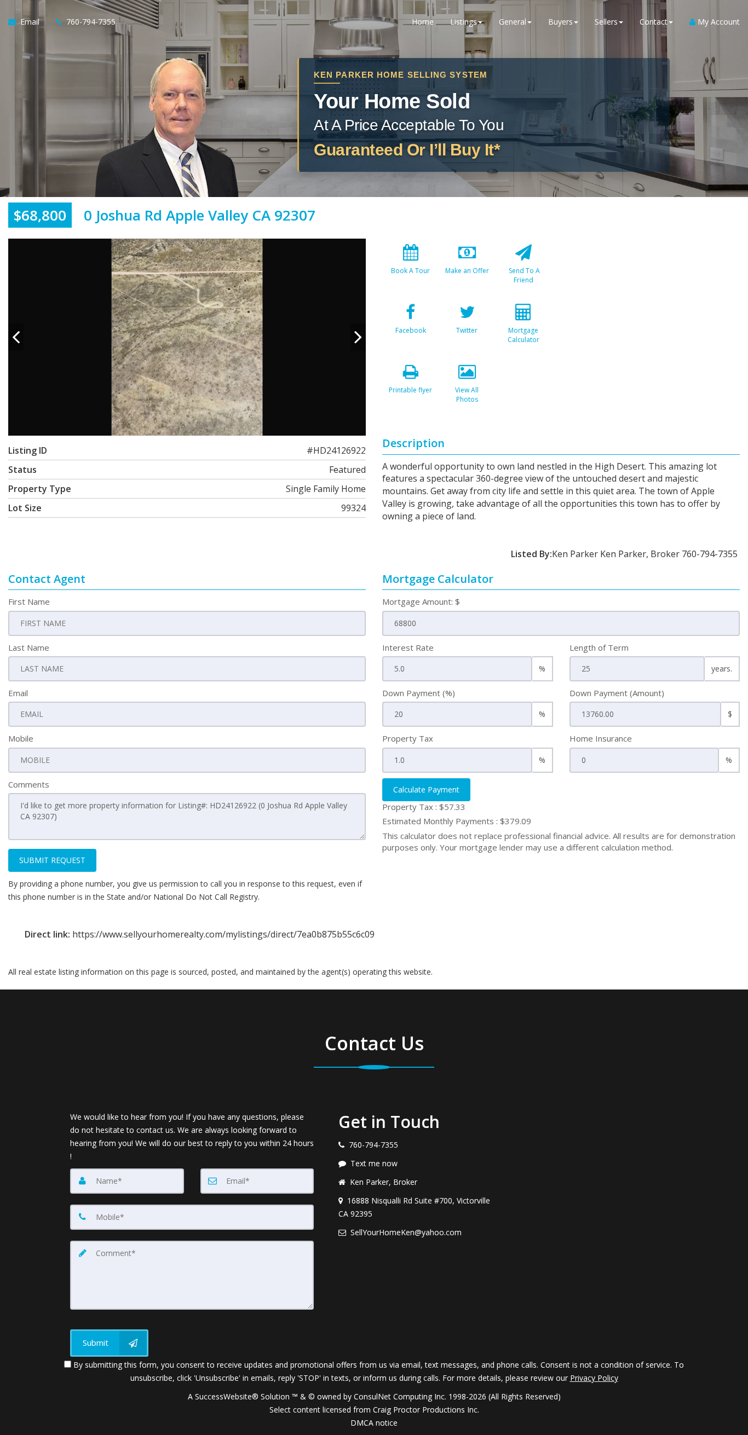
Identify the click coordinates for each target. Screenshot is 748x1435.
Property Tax (407, 738)
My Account (717, 21)
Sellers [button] (606, 21)
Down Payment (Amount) (616, 692)
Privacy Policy (594, 1378)
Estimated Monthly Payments (456, 820)
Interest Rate (408, 647)
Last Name (28, 647)
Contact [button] (654, 21)
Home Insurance (600, 738)
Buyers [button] (560, 21)
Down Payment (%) (418, 692)
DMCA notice (374, 1422)
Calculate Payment (426, 789)
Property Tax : (423, 806)
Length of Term (599, 647)
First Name (29, 601)
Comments (28, 784)
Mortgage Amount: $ (421, 601)
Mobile (20, 738)
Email (18, 692)
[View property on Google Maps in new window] (653, 321)
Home (423, 21)
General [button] (512, 21)
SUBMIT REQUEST (52, 860)
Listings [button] (463, 21)
